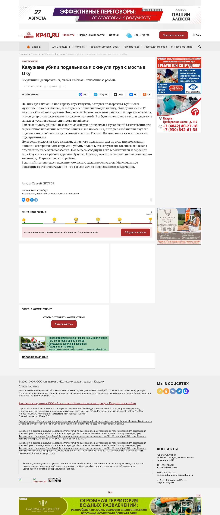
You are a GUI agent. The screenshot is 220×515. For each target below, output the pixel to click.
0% (24, 222)
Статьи (114, 34)
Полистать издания (29, 386)
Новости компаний (35, 357)
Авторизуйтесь (64, 323)
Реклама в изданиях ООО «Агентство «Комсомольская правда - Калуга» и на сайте (77, 403)
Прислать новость (173, 35)
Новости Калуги (53, 54)
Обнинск (29, 37)
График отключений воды (104, 46)
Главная (23, 54)
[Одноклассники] (27, 200)
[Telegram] (36, 200)
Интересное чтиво (181, 46)
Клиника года (131, 46)
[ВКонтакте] (23, 200)
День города (59, 46)
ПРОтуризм (78, 46)
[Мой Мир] (32, 200)
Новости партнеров (97, 463)
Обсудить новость (135, 232)
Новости (69, 34)
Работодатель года (155, 46)
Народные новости (92, 34)
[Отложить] (60, 86)
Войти (198, 35)
